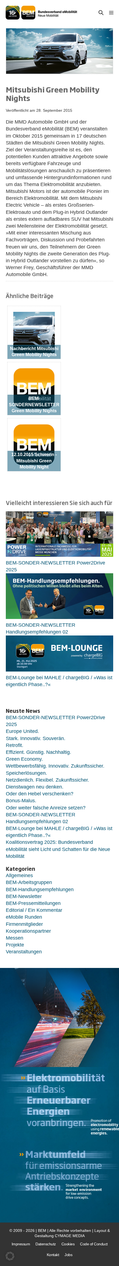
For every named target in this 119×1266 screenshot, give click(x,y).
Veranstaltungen (24, 951)
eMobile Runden (24, 917)
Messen (14, 938)
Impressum (21, 1244)
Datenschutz (45, 1244)
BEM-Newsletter (24, 896)
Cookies (68, 1244)
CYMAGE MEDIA (70, 1236)
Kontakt (53, 1255)
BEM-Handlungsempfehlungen (40, 889)
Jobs (68, 1255)
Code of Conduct (94, 1244)
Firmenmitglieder (24, 924)
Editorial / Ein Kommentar (34, 910)
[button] (101, 12)
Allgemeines (19, 875)
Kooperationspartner (28, 931)
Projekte (15, 945)
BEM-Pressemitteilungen (33, 903)
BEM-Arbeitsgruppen (29, 882)
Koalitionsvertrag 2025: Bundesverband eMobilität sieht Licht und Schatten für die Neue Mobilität (58, 849)
